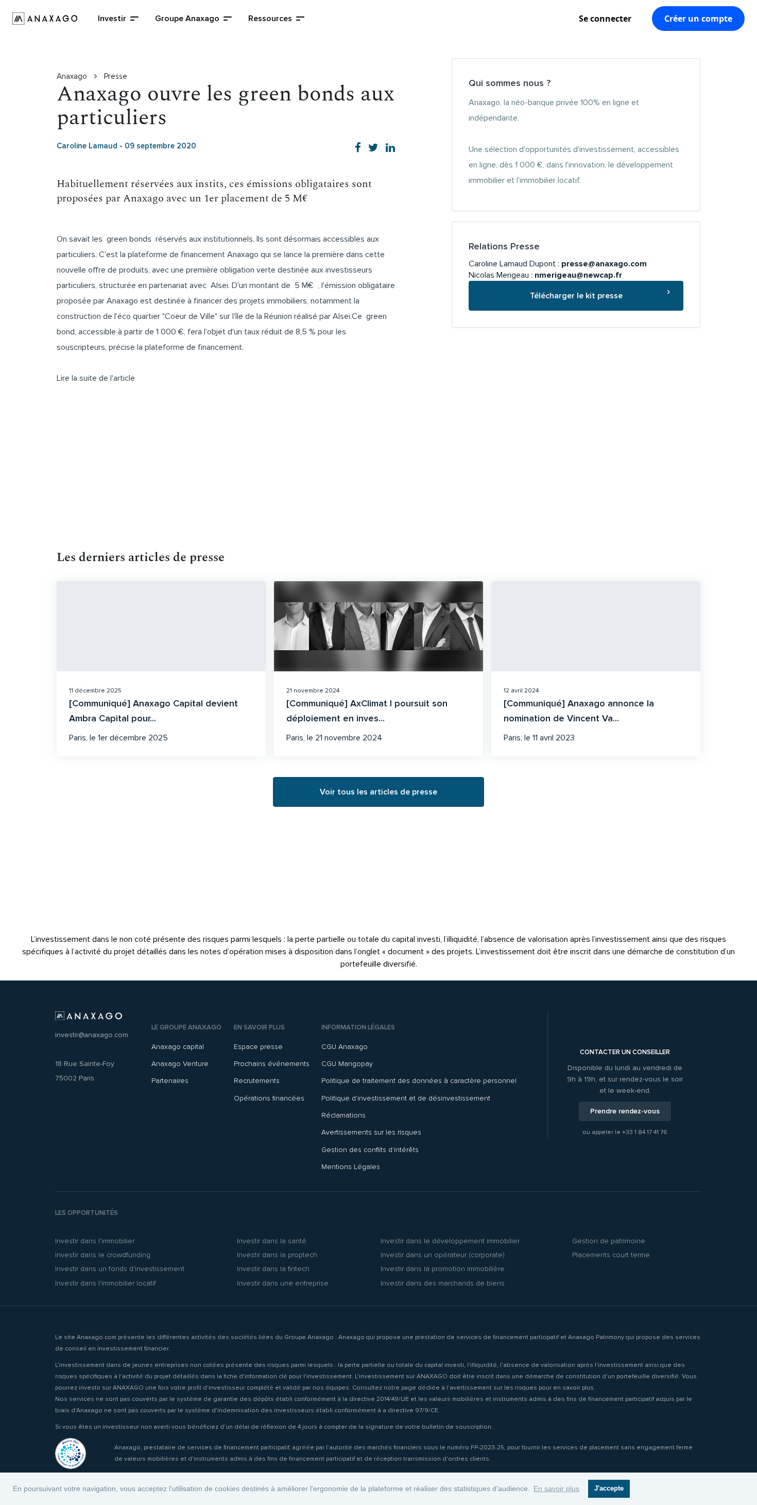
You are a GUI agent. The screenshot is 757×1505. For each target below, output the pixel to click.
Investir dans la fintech (273, 1268)
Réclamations (343, 1115)
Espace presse (258, 1046)
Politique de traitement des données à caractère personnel (419, 1080)
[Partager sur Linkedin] (390, 148)
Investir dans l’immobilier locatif (105, 1283)
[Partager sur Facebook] (358, 148)
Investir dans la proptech (277, 1254)
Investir (112, 18)
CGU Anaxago (344, 1046)
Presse (115, 76)
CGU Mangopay (347, 1063)
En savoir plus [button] (556, 1488)
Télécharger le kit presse (576, 296)
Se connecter (605, 18)
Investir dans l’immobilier (94, 1241)
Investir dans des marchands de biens (443, 1283)
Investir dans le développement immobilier (450, 1241)
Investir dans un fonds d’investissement (119, 1268)
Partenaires (169, 1080)
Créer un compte (698, 18)
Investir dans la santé (271, 1241)
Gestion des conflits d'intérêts (370, 1149)
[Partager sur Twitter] (373, 148)
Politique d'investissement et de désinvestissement (405, 1098)
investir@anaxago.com (91, 1034)
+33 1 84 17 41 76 (644, 1132)
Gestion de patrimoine (608, 1241)
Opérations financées (269, 1098)
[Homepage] (44, 18)
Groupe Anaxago (187, 18)
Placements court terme (611, 1254)
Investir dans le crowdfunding (102, 1254)
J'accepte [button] (609, 1488)
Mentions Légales (350, 1166)
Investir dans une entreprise (283, 1283)
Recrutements (257, 1080)
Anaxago (73, 76)
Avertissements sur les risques (371, 1132)
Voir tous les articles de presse (378, 792)
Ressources (270, 18)
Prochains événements (271, 1063)
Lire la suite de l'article (96, 378)
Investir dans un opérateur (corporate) (443, 1254)
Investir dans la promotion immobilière (443, 1268)
